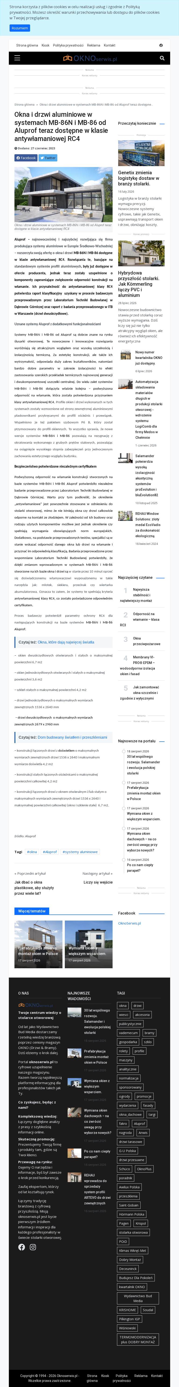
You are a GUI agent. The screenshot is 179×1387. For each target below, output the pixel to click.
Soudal (148, 1310)
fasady (148, 1105)
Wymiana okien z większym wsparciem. (97, 1086)
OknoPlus (144, 1169)
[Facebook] (22, 1248)
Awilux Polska (129, 1187)
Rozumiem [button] (20, 28)
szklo (148, 1042)
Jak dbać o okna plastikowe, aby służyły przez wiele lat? (34, 888)
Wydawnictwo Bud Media (138, 1298)
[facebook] (161, 45)
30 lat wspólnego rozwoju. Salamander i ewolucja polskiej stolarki (97, 1021)
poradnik (125, 1178)
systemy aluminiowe (81, 851)
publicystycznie (130, 1024)
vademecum (128, 1033)
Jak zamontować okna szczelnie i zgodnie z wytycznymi (139, 692)
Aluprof (51, 851)
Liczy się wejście (98, 882)
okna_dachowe (130, 1114)
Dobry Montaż (130, 1259)
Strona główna (27, 45)
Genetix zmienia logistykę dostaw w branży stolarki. (138, 178)
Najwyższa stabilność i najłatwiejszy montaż (136, 595)
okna (33, 851)
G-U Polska (127, 1151)
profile (139, 1051)
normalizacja (128, 1078)
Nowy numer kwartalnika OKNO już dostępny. (148, 357)
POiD (123, 1241)
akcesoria (142, 1014)
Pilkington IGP (129, 1319)
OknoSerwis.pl (129, 923)
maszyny (125, 1060)
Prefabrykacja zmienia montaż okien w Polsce (96, 1056)
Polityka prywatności (68, 45)
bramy (149, 1033)
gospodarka (128, 1042)
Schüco (124, 1169)
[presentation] (16, 945)
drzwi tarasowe (130, 1141)
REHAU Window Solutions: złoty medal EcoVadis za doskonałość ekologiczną (148, 525)
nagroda (125, 1132)
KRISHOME (127, 1310)
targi (152, 1114)
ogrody (124, 1096)
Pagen (124, 1223)
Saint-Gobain (128, 1205)
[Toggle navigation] (162, 58)
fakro (123, 1123)
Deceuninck (128, 1268)
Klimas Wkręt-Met (132, 1250)
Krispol (141, 1223)
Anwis (143, 1132)
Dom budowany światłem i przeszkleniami (72, 737)
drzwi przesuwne (131, 1160)
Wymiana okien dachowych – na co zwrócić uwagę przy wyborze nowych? (97, 1122)
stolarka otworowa (133, 1232)
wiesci (123, 1014)
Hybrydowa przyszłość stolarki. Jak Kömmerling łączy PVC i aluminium (138, 284)
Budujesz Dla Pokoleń (136, 1278)
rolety (123, 1051)
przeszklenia (128, 1196)
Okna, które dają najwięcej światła (66, 642)
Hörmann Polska (131, 1214)
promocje (144, 1096)
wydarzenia (127, 1105)
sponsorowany (130, 1087)
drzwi (137, 1005)
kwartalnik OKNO (132, 1287)
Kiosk (45, 45)
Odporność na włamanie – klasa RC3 (139, 619)
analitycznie (128, 1069)
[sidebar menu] (17, 58)
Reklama (93, 45)
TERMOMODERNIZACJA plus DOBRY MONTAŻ (138, 1339)
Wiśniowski (127, 1328)
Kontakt (109, 45)
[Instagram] (33, 1248)
